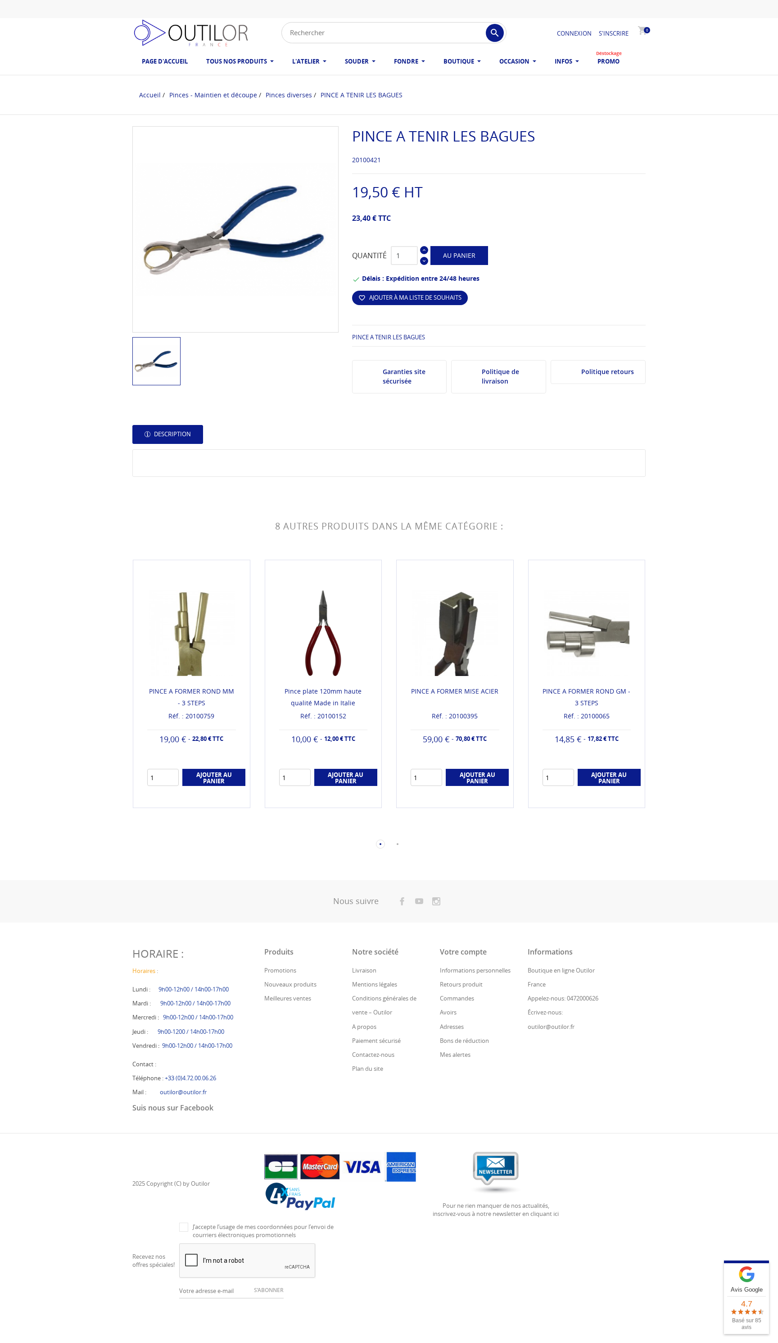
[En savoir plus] (199, 797)
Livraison (364, 970)
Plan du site (367, 1068)
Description (172, 434)
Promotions (280, 970)
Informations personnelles (475, 970)
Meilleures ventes (287, 998)
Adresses (452, 1027)
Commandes (457, 998)
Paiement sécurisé (376, 1041)
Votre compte (463, 952)
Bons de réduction (464, 1041)
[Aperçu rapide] (183, 797)
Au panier (459, 255)
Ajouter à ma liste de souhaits (409, 297)
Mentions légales (374, 984)
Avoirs (448, 1012)
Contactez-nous (373, 1055)
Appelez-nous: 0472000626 (563, 998)
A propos (364, 1027)
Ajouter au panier (214, 778)
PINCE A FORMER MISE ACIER (454, 691)
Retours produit (461, 984)
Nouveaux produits (290, 984)
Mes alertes (455, 1055)
